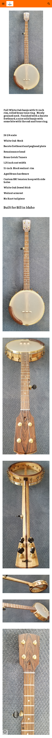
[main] (26, 113)
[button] (3, 3)
